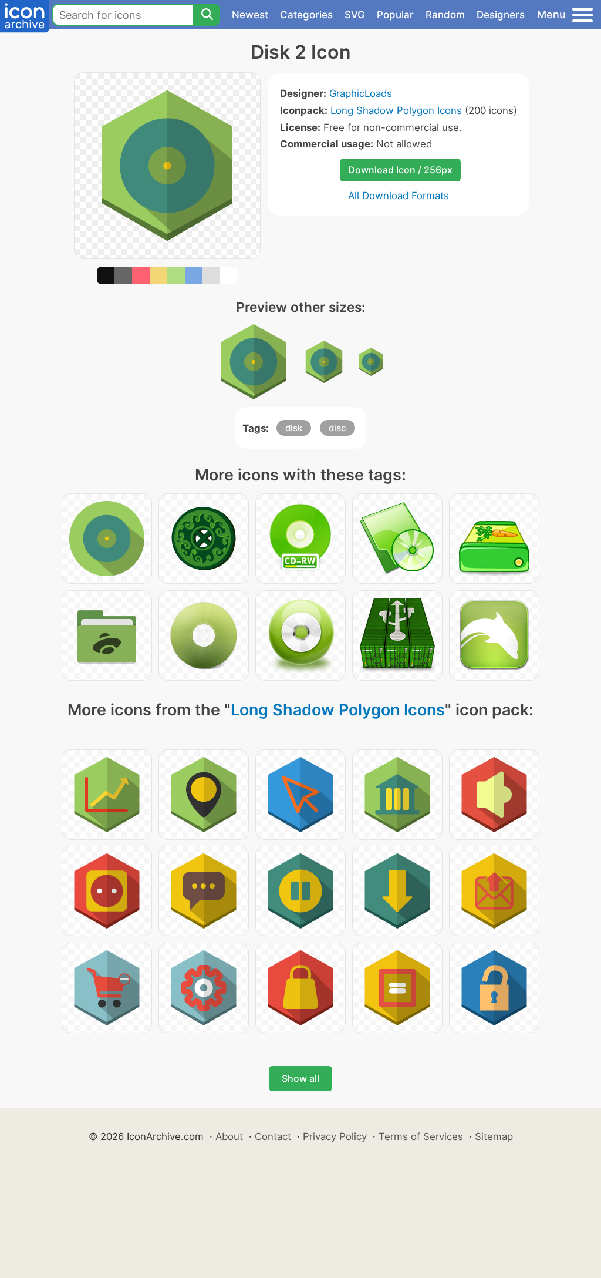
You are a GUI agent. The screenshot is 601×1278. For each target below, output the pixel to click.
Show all (300, 1078)
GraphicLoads (360, 93)
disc (337, 427)
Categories (306, 15)
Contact (273, 1136)
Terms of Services (421, 1136)
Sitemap (494, 1136)
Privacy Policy (335, 1136)
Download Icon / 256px (400, 170)
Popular (395, 15)
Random (445, 15)
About (229, 1136)
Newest (250, 15)
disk (293, 427)
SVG (355, 15)
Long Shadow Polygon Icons (396, 110)
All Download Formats (398, 195)
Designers (501, 15)
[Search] (206, 15)
